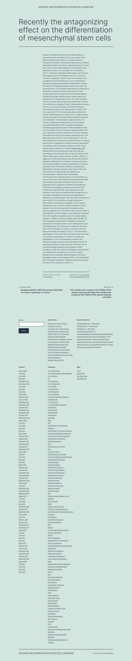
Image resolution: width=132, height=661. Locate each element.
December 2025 (24, 381)
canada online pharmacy (85, 331)
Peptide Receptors (54, 606)
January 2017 (23, 548)
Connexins (51, 514)
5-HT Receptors (53, 381)
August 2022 (23, 420)
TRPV (49, 624)
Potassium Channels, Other (56, 608)
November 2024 (24, 405)
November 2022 (24, 412)
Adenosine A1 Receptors (55, 467)
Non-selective (52, 582)
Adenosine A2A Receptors (56, 470)
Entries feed (81, 373)
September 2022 (24, 418)
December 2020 (24, 473)
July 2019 (22, 499)
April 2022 (22, 431)
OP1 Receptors (52, 590)
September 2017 (24, 527)
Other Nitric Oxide (54, 598)
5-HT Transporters (54, 384)
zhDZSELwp (81, 329)
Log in (79, 371)
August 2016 (23, 561)
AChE (49, 444)
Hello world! (96, 323)
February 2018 (23, 520)
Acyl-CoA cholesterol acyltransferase (60, 457)
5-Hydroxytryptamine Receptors (58, 397)
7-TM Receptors (53, 402)
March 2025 (23, 394)
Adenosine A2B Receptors (56, 473)
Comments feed (82, 376)
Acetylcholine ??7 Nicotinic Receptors (60, 431)
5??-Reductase (52, 399)
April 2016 (22, 572)
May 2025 (22, 389)
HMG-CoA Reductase (54, 553)
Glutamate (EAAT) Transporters (58, 540)
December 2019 (24, 488)
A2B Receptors (53, 412)
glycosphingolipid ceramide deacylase (60, 546)
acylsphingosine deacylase (56, 460)
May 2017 (22, 538)
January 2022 (23, 439)
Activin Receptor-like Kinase (57, 454)
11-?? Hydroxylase (84, 275)
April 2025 (22, 392)
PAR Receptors (52, 603)
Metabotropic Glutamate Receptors (59, 564)
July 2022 (22, 423)
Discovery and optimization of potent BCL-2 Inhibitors (66, 7)
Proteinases (51, 614)
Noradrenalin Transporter (56, 585)
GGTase (50, 535)
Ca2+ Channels (53, 501)
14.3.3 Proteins (52, 376)
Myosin (50, 572)
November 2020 (24, 475)
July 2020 (22, 486)
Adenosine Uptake (54, 488)
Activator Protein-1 (54, 452)
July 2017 (22, 533)
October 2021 (23, 446)
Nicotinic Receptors (54, 580)
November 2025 (24, 384)
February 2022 (23, 436)
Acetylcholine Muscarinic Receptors (59, 433)
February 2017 (23, 546)
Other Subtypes (53, 600)
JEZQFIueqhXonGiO (83, 323)
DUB (49, 525)
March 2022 (23, 433)
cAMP (50, 504)
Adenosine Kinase (53, 480)
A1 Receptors (52, 407)
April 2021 (22, 462)
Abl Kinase (51, 418)
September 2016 (24, 559)
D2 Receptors (52, 517)
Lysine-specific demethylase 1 (57, 559)
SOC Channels (52, 619)
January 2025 (23, 399)
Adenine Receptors (54, 465)
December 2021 (24, 441)
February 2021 (23, 467)
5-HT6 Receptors (53, 392)
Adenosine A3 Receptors (56, 475)
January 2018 (23, 522)
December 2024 (24, 402)
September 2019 (24, 493)
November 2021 (24, 444)
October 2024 (23, 407)
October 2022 (23, 415)
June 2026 (22, 376)
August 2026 (23, 371)
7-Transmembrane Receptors (57, 405)
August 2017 (23, 530)
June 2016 (22, 567)
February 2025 (23, 397)
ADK (49, 493)
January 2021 (23, 470)
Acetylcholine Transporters (56, 439)
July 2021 (22, 454)
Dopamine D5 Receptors (56, 520)
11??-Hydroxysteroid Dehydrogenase (60, 373)
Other (50, 593)
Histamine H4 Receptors (56, 551)
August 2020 (23, 483)
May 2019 (22, 504)
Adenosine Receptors (55, 483)
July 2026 (22, 373)
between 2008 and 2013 (56, 360)
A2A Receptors (53, 410)
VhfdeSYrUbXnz (82, 326)
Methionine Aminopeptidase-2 (57, 567)
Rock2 (59, 187)
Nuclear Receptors (54, 587)
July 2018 (22, 517)
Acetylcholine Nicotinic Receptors (59, 436)
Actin (49, 449)
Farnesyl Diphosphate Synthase (58, 530)
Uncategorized (52, 627)
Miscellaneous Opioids (55, 569)
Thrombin (51, 621)
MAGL (50, 561)
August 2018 (23, 514)
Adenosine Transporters (55, 486)
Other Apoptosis (53, 595)
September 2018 (24, 512)
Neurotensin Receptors (55, 577)
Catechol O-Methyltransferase (58, 509)
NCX (49, 574)
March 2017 (22, 543)
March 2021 (22, 465)
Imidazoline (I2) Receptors (56, 556)
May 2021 (22, 460)
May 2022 (22, 428)
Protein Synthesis (53, 611)
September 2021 (24, 449)
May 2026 (22, 379)
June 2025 (22, 386)
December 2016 (24, 551)
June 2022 (22, 426)
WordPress (109, 653)
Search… (21, 320)
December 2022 (24, 410)
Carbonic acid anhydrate (56, 506)
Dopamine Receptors (54, 522)
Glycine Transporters (54, 543)
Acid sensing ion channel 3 (56, 446)
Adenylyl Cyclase (53, 491)
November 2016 (24, 553)
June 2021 (22, 457)
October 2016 (23, 556)
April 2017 (22, 540)
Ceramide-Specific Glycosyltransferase (60, 512)
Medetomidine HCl (78, 148)
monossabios (48, 277)
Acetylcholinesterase (54, 441)
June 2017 (22, 535)
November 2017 (24, 525)
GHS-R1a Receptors (54, 538)
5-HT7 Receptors (53, 394)
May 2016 (22, 569)
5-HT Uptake (52, 386)
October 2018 (23, 509)
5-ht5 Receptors (53, 389)
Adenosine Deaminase (55, 478)
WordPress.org (81, 379)
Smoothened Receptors (55, 616)
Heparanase (52, 548)
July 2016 (22, 564)
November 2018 (24, 506)
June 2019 (22, 501)
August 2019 (23, 496)
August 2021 (23, 452)
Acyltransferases (53, 462)
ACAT (49, 420)
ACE (49, 423)
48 (49, 379)
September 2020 (24, 480)
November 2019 (24, 491)
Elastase (50, 527)
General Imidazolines (54, 533)
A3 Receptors (52, 415)
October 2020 (23, 478)
